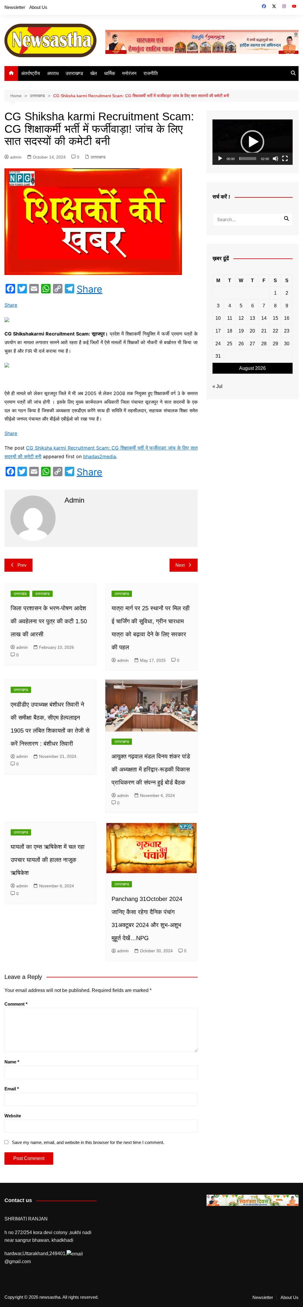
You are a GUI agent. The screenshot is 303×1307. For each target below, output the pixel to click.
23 (286, 330)
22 (275, 330)
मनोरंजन (129, 73)
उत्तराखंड (20, 594)
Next (180, 565)
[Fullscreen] (285, 159)
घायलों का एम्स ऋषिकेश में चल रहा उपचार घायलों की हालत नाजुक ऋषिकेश (48, 859)
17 (218, 330)
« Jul (217, 386)
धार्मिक (109, 73)
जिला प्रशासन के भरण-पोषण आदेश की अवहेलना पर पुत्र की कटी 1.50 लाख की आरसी (49, 621)
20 (252, 330)
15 (275, 318)
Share (89, 289)
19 (241, 330)
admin (16, 157)
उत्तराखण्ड (74, 73)
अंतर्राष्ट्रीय (30, 73)
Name (11, 1061)
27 (252, 343)
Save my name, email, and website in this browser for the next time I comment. (88, 1142)
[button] (252, 142)
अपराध (53, 73)
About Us (38, 7)
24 (218, 343)
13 (252, 318)
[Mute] (275, 159)
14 (264, 318)
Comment (16, 1003)
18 (229, 330)
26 (241, 343)
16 (286, 318)
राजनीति (151, 73)
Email (11, 1088)
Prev (22, 565)
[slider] (247, 158)
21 (264, 330)
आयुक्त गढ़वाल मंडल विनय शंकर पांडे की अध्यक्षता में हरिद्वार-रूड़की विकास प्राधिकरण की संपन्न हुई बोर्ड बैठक (151, 769)
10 (218, 318)
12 (241, 318)
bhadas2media (99, 456)
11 (229, 318)
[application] (252, 142)
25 (229, 343)
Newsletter (14, 7)
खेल (93, 73)
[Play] (220, 159)
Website (12, 1115)
